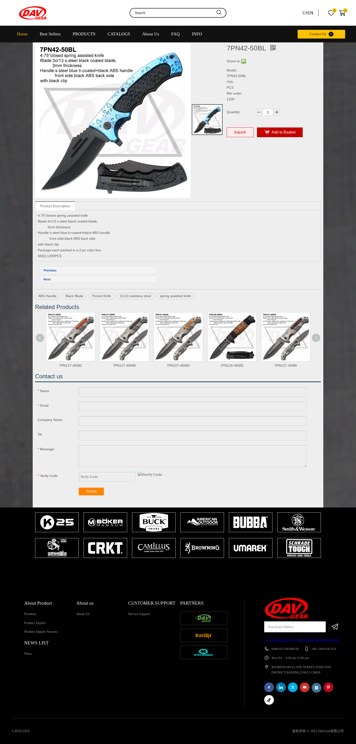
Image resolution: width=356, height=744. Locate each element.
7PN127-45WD (178, 365)
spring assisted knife (175, 296)
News (28, 654)
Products (30, 614)
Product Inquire (35, 623)
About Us (150, 34)
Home (22, 34)
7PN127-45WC (70, 365)
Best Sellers (50, 34)
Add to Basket (283, 132)
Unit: (230, 82)
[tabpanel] (57, 535)
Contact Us (318, 34)
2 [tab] (182, 567)
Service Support (139, 614)
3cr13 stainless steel (135, 296)
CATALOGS (119, 34)
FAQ (175, 34)
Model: (232, 70)
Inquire (240, 132)
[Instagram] (316, 688)
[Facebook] (269, 687)
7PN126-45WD (231, 365)
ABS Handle (47, 296)
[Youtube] (305, 687)
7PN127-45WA (285, 365)
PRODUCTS (84, 34)
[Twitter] (293, 687)
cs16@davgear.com (320, 639)
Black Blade (74, 296)
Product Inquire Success (40, 631)
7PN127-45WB (124, 365)
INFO (197, 34)
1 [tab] (175, 567)
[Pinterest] (328, 687)
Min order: (234, 93)
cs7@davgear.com (282, 639)
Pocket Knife (101, 296)
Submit (91, 491)
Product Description (55, 206)
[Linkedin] (281, 687)
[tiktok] (269, 700)
